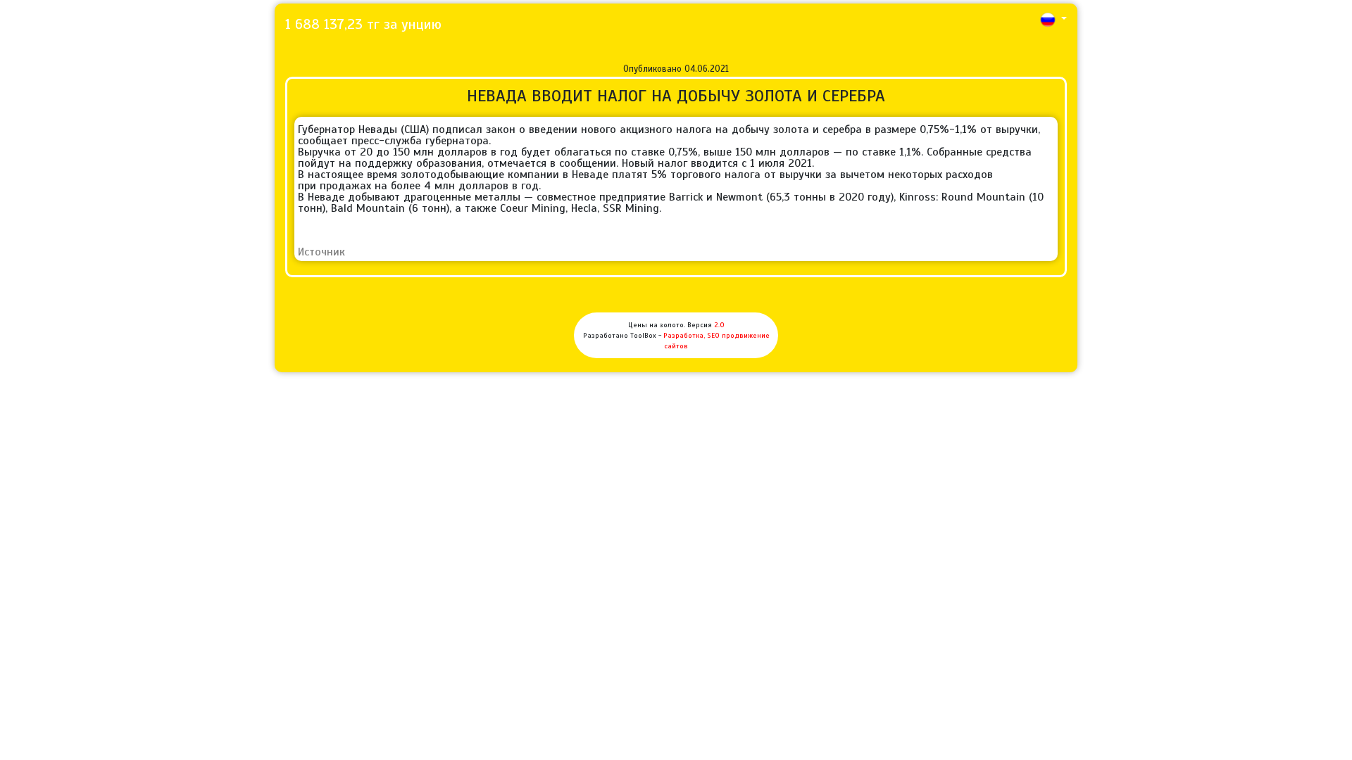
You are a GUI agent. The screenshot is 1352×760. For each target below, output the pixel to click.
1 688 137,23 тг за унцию (363, 24)
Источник (321, 252)
